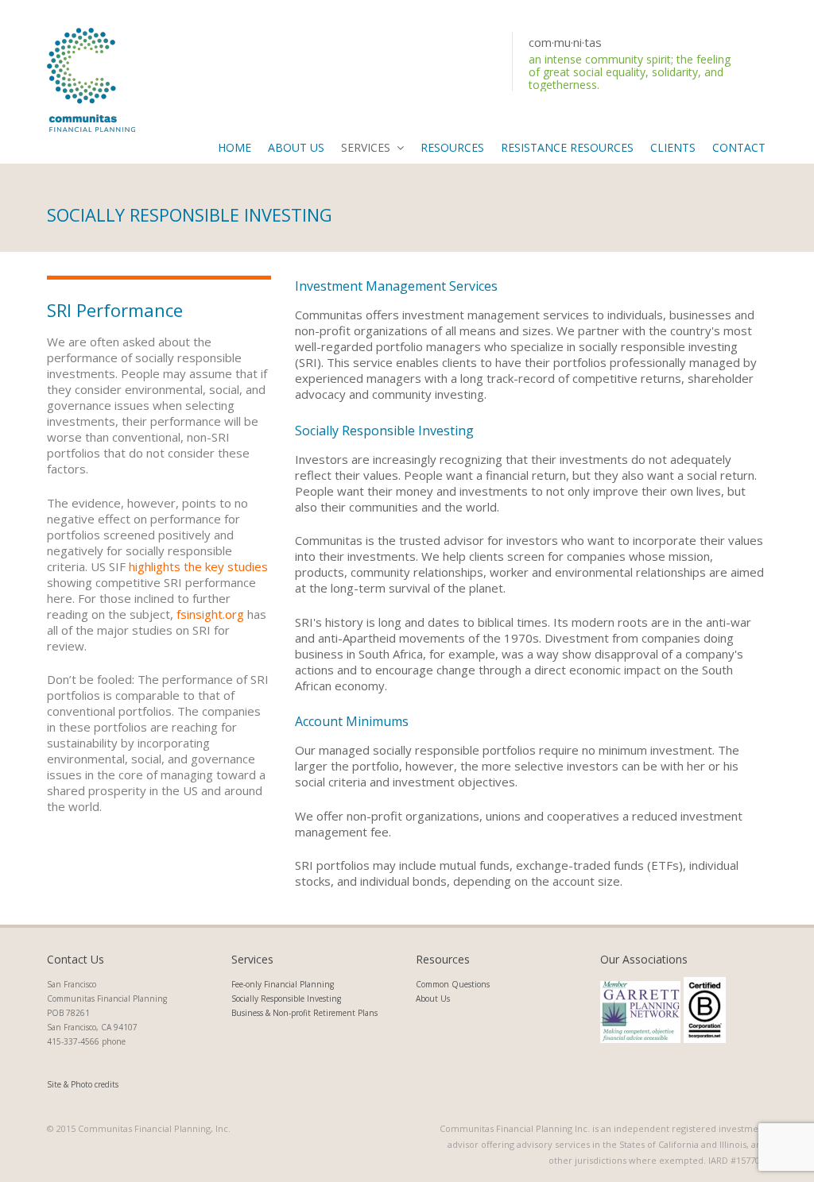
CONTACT (739, 147)
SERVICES (365, 147)
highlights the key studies (198, 566)
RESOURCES (452, 147)
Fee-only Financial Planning (282, 984)
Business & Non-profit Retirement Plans (304, 1012)
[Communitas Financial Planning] (91, 78)
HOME (234, 147)
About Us (433, 998)
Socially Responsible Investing (286, 998)
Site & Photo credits (82, 1084)
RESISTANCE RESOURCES (567, 147)
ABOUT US (296, 147)
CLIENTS (673, 147)
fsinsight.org (210, 614)
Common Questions (453, 984)
